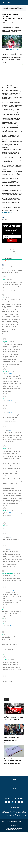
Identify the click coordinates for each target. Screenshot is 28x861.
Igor (9, 661)
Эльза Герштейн (4, 219)
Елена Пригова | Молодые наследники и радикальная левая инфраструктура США (13, 739)
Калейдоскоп (14, 795)
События (14, 788)
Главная (4, 7)
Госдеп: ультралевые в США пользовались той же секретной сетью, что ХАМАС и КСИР (13, 717)
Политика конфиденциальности (13, 829)
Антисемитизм (7, 217)
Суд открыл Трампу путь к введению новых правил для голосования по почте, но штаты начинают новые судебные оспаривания (13, 762)
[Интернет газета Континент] (14, 807)
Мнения (14, 792)
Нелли (10, 527)
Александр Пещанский (13, 590)
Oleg (10, 625)
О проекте (14, 779)
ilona (10, 342)
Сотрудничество (14, 783)
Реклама (14, 781)
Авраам (10, 373)
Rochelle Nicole (11, 49)
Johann (10, 280)
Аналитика (11, 7)
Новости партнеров (14, 785)
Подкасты (14, 794)
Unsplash (17, 49)
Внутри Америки (13, 217)
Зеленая (10, 400)
